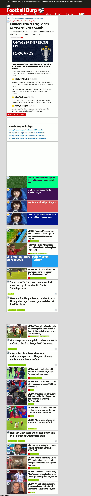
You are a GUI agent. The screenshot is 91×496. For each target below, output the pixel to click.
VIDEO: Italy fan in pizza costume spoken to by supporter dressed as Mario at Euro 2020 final (42, 410)
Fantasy (70, 14)
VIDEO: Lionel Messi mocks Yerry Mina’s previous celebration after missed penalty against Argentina (42, 474)
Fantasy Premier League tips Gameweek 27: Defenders (27, 135)
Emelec (40, 377)
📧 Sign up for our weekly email (16, 114)
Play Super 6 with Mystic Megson (42, 202)
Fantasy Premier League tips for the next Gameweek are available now (42, 180)
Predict (58, 14)
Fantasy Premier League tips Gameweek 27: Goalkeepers (27, 138)
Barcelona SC (34, 377)
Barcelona (33, 253)
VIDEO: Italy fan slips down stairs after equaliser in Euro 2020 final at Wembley (42, 384)
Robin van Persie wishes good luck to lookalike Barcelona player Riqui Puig (42, 247)
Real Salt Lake (21, 309)
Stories (37, 14)
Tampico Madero (34, 241)
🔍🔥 (81, 14)
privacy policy (13, 3)
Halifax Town (43, 278)
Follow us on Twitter (40, 258)
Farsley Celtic (34, 278)
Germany (14, 348)
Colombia (36, 480)
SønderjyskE (11, 293)
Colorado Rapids (12, 309)
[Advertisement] (72, 36)
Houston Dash (21, 441)
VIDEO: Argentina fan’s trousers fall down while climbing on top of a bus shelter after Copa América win (41, 397)
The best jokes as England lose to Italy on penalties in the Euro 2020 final (42, 448)
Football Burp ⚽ (25, 10)
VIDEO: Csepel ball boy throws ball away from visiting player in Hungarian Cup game (25, 18)
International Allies (21, 364)
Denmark (33, 467)
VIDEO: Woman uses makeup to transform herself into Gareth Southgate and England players (41, 486)
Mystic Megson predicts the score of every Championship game (42, 215)
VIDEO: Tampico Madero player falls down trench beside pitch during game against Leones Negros (41, 235)
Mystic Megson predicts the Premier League (39, 191)
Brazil (9, 348)
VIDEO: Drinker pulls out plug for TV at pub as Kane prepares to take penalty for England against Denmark (42, 461)
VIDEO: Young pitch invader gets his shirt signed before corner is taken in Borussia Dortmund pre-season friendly (42, 330)
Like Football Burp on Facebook (18, 258)
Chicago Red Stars (12, 441)
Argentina (31, 403)
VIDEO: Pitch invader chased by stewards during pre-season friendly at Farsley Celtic (41, 272)
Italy (32, 390)
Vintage (10, 14)
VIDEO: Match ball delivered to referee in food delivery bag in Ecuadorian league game (41, 371)
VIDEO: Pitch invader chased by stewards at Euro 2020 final (41, 421)
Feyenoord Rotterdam (42, 253)
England (30, 428)
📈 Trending (10, 17)
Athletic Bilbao (35, 336)
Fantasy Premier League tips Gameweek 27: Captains (26, 130)
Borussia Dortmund (44, 336)
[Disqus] (32, 158)
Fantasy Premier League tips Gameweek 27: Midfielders (27, 133)
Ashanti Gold (11, 364)
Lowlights (23, 14)
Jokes (47, 14)
